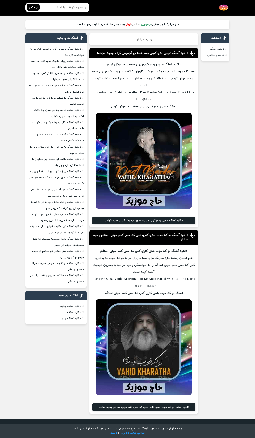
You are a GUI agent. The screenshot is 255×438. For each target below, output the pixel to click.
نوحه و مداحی (215, 55)
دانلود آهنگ (217, 49)
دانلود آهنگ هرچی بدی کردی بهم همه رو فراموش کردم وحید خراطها (142, 53)
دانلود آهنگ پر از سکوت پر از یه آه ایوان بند (55, 171)
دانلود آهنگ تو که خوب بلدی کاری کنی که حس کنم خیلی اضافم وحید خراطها (143, 407)
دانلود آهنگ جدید (70, 306)
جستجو (33, 7)
